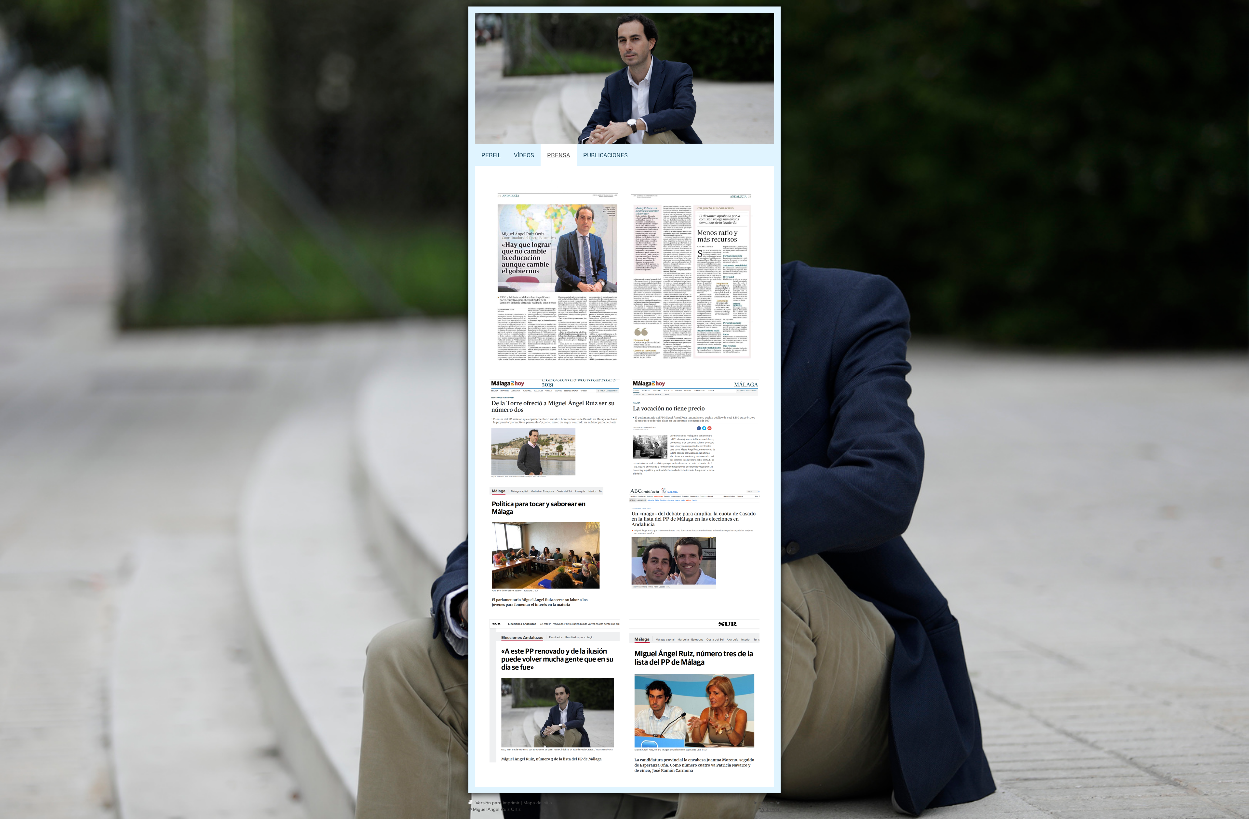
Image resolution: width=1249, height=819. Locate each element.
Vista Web (770, 809)
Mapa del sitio (537, 802)
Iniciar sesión (767, 802)
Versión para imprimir (497, 802)
